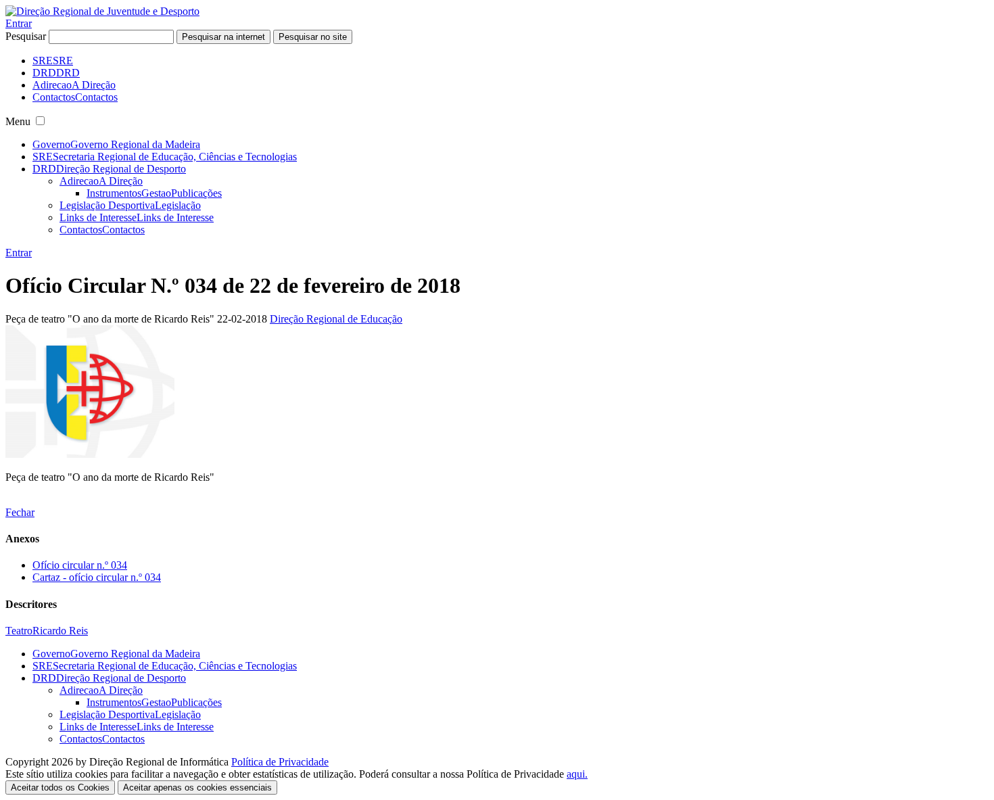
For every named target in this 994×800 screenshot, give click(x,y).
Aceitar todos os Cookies (60, 787)
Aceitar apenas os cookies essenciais (197, 787)
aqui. (577, 774)
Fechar (19, 512)
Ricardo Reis (60, 630)
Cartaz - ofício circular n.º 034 (96, 577)
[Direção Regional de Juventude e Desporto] (102, 11)
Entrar (18, 23)
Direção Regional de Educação (336, 319)
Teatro (18, 630)
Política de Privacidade (280, 762)
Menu (17, 121)
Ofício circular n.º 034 (79, 565)
